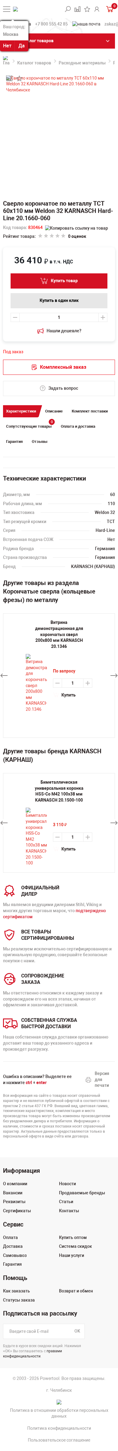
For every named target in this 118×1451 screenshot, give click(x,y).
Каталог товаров (34, 62)
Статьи (66, 1201)
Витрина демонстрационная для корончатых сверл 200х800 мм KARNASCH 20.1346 (59, 634)
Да (21, 46)
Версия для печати (102, 1079)
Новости (67, 1183)
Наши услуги (71, 1255)
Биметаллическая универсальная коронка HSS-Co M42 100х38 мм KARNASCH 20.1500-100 (59, 791)
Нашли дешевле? (64, 330)
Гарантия (14, 441)
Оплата (10, 1237)
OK (77, 1331)
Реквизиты (14, 1201)
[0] (109, 9)
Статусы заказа (19, 1300)
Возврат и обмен (76, 1290)
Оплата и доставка (78, 426)
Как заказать (16, 1290)
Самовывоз (15, 1255)
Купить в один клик (59, 300)
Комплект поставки (90, 411)
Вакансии (12, 1192)
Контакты (69, 1210)
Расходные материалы (82, 62)
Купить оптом (73, 1237)
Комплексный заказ (63, 367)
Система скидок (75, 1246)
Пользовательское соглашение (59, 1440)
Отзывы (40, 441)
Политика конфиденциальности (59, 1428)
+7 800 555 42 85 (51, 24)
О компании (15, 1183)
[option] (59, 822)
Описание (54, 411)
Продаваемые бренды (82, 1192)
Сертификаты (17, 1210)
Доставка (13, 1246)
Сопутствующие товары (29, 424)
